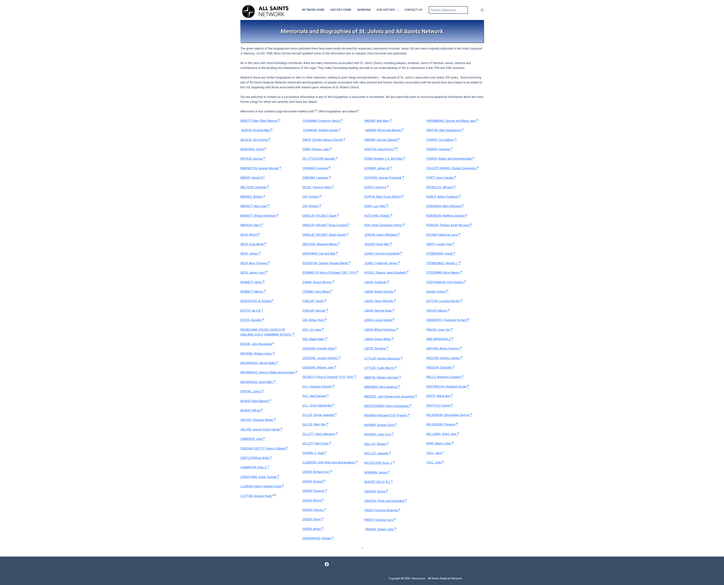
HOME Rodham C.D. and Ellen (384, 158)
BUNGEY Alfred (251, 410)
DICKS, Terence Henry (318, 187)
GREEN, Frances (313, 510)
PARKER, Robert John (380, 529)
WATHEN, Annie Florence (444, 348)
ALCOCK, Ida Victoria (255, 140)
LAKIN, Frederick (376, 282)
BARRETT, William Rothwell (259, 216)
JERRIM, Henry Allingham (382, 235)
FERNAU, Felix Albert (317, 291)
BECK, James (250, 253)
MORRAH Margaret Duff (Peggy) (387, 415)
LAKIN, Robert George (380, 291)
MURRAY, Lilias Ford (378, 434)
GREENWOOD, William (318, 538)
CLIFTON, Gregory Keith (256, 496)
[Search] (482, 10)
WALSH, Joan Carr (439, 329)
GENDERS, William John (319, 367)
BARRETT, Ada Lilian (254, 206)
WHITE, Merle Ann (439, 396)
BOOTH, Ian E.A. (251, 310)
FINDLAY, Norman (315, 310)
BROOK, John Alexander (256, 344)
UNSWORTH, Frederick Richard (447, 320)
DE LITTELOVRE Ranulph (319, 158)
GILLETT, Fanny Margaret (320, 434)
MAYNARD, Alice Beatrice (382, 387)
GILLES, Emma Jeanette (319, 415)
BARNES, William (252, 197)
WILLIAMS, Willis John (442, 434)
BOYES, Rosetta (252, 320)
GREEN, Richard (313, 481)
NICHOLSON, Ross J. (378, 463)
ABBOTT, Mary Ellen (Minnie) (260, 121)
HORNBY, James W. (378, 168)
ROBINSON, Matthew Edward (446, 216)
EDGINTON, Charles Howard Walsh (326, 263)
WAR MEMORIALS (439, 339)
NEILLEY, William (376, 444)
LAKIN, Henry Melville (380, 301)
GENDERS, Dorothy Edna (319, 348)
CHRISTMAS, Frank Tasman (259, 477)
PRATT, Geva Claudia (441, 177)
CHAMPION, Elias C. (254, 467)
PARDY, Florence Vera (380, 520)
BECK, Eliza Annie (253, 244)
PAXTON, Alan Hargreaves (444, 130)
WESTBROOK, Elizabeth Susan (447, 386)
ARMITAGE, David (253, 149)
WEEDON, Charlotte (440, 367)
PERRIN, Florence (439, 149)
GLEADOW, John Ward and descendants (329, 462)
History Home (340, 9)
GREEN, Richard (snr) (317, 472)
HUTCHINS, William (378, 216)
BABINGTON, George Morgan (260, 168)
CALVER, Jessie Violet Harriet (261, 429)
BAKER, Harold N (252, 177)
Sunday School (437, 291)
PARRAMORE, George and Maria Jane (452, 121)
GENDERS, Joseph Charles (321, 358)
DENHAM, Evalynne (316, 168)
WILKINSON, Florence (442, 424)
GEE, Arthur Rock (314, 320)
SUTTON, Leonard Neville (444, 301)
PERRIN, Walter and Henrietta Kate (450, 158)
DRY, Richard (311, 197)
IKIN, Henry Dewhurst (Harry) (384, 225)
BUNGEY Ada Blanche (255, 401)
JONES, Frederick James (382, 263)
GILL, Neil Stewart (315, 396)
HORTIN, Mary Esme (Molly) (384, 197)
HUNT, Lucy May (376, 206)
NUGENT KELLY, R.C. (378, 482)
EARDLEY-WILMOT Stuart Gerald (325, 235)
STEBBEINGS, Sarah (440, 253)
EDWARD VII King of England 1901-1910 (330, 272)
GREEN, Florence (314, 491)
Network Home (313, 9)
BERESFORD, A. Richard (257, 301)
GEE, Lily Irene (313, 329)
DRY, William (311, 206)
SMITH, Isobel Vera (440, 244)
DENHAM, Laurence (316, 177)
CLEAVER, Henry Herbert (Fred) (262, 486)
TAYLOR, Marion (438, 310)
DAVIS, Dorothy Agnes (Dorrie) (323, 140)
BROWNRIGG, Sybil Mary (257, 382)
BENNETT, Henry (252, 282)
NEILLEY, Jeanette (377, 453)
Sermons (364, 9)
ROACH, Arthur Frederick (443, 197)
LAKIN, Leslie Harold (379, 320)
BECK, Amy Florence (255, 263)
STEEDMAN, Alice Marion (444, 272)
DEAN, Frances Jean (317, 149)
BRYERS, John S (252, 391)
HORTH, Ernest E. (375, 187)
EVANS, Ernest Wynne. (318, 282)
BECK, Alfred (250, 235)
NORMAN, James (377, 472)
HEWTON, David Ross (381, 149)
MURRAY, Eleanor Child (380, 425)
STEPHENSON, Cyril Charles (446, 282)
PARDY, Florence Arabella (382, 510)
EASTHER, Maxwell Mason (321, 244)
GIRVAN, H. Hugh (314, 453)
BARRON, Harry (251, 225)
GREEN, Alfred (313, 500)
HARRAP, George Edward (382, 140)
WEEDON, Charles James (444, 358)
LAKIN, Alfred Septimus (381, 329)
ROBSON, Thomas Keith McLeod (449, 225)
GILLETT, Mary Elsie (316, 443)
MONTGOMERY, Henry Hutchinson (387, 406)
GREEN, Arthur (312, 529)
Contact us (413, 9)
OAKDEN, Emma (376, 491)
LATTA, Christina (376, 348)
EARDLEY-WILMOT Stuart (320, 216)
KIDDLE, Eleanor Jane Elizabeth (386, 272)
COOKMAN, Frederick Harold (322, 121)
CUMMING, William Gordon (322, 130)
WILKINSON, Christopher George (449, 415)
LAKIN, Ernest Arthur (379, 339)
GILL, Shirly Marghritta (318, 405)
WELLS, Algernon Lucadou (444, 377)
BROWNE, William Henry (257, 353)
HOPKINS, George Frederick (384, 177)
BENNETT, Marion (253, 291)
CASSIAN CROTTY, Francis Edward (264, 448)
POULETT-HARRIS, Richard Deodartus (452, 168)
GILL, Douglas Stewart (318, 386)
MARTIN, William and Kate (382, 377)
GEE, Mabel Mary (314, 339)
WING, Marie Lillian (440, 443)
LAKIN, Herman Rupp (379, 310)
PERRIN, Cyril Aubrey (441, 140)
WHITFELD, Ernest (439, 405)
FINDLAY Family (314, 301)
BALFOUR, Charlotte (254, 187)
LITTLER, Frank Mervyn (380, 368)
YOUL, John (435, 462)
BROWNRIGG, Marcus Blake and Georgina (268, 372)
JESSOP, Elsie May (378, 244)
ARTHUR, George (252, 158)
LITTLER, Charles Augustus (383, 358)
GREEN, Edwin (313, 519)
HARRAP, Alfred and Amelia (384, 130)
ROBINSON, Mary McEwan (445, 206)
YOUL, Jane (435, 453)
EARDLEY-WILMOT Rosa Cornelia (326, 225)
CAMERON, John (252, 439)
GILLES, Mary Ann (315, 424)
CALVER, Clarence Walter (258, 420)
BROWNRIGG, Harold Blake (259, 363)
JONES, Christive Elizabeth (383, 253)
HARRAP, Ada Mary (378, 121)
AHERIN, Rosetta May (256, 130)
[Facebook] (327, 564)
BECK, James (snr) (254, 272)
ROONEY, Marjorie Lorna (443, 235)
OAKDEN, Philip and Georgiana (385, 501)
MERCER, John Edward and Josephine (390, 396)
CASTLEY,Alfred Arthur (256, 458)
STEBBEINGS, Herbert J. (443, 263)
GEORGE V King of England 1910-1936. (329, 377)
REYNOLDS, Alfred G (441, 187)
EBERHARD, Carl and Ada (320, 253)
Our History (385, 9)
